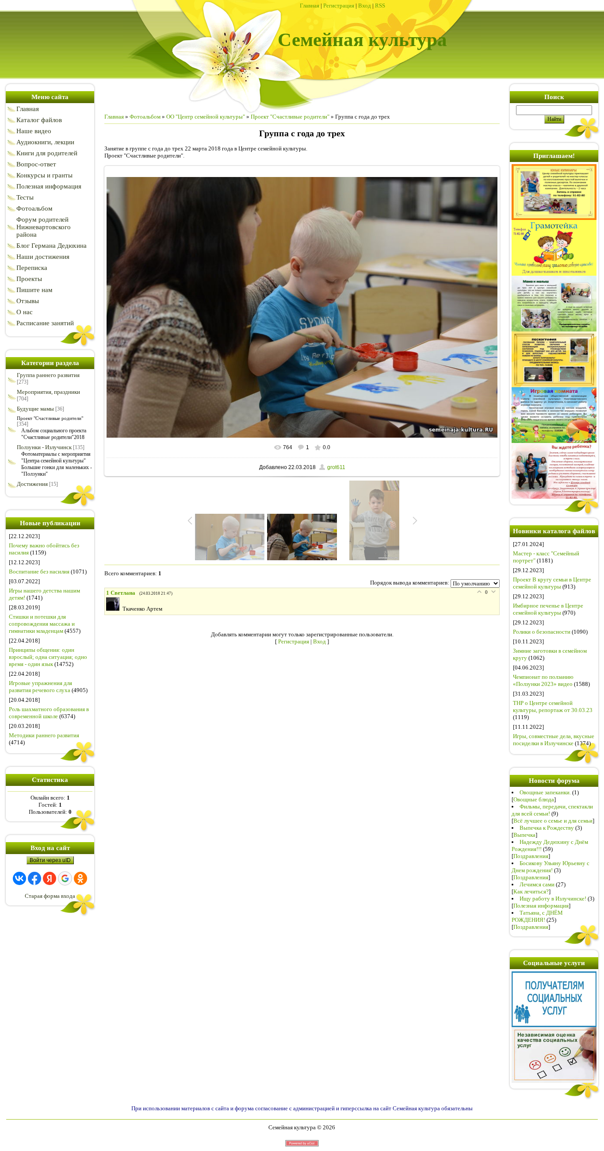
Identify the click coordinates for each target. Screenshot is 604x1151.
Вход (364, 5)
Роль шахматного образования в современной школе (49, 713)
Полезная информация (541, 905)
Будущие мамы (35, 408)
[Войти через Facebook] (34, 878)
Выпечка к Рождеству (547, 827)
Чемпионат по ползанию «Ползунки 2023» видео (543, 680)
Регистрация (338, 5)
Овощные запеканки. (545, 792)
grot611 (336, 467)
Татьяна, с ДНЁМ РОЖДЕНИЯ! (537, 916)
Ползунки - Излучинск (44, 447)
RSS (380, 5)
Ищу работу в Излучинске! (553, 898)
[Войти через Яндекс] (49, 878)
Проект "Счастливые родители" (50, 418)
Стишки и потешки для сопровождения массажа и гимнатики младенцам (42, 623)
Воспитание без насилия (39, 571)
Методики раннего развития (44, 735)
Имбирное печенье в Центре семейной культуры (548, 609)
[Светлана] (114, 608)
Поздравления (530, 856)
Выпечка (524, 834)
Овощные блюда (533, 799)
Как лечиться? (531, 891)
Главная (309, 5)
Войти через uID (50, 860)
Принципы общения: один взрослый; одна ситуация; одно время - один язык (48, 657)
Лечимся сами (537, 884)
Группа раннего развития (48, 375)
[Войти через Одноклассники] (80, 878)
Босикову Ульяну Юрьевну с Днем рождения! (550, 867)
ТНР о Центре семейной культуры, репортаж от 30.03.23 (553, 706)
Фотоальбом (145, 116)
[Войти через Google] (65, 878)
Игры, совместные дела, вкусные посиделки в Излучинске (553, 740)
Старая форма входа (50, 896)
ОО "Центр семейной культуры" (205, 116)
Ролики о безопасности (541, 631)
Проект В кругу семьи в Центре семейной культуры (552, 583)
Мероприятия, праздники (48, 392)
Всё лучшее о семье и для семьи (553, 820)
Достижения (32, 484)
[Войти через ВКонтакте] (19, 878)
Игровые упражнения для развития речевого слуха (40, 686)
